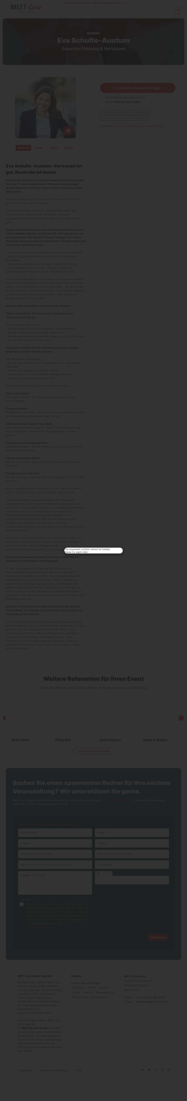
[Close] (119, 551)
